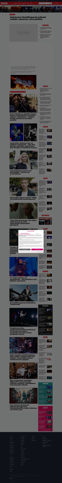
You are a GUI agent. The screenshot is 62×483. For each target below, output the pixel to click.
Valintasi (37, 233)
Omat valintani (25, 249)
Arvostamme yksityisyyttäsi (25, 233)
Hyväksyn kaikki (37, 249)
